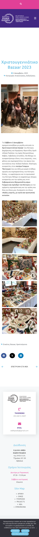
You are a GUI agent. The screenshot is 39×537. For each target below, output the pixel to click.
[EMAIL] (19, 423)
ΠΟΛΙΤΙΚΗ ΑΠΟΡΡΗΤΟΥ (20, 534)
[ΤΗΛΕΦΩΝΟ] (19, 409)
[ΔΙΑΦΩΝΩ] (36, 528)
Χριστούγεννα (21, 344)
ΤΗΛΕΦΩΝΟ (19, 413)
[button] (3, 355)
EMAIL (19, 428)
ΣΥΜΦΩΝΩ (15, 531)
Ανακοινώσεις (20, 76)
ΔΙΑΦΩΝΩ (25, 531)
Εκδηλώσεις (30, 76)
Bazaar (12, 344)
